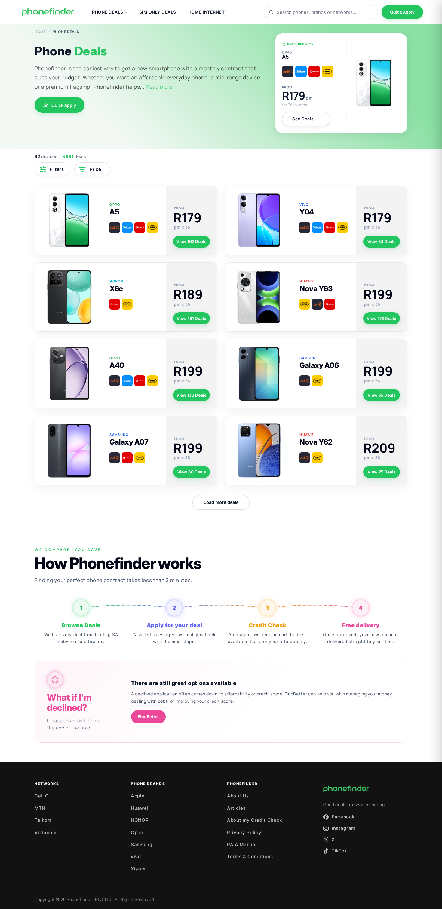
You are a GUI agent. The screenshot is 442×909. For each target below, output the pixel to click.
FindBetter (148, 716)
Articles (236, 808)
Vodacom (46, 832)
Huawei (139, 808)
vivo (136, 856)
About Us (238, 796)
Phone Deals (107, 11)
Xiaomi (139, 869)
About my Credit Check (254, 820)
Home (40, 31)
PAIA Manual (242, 844)
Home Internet (206, 11)
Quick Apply (402, 12)
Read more (159, 87)
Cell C (42, 796)
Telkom (43, 820)
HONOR (140, 820)
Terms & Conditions (250, 856)
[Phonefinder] (48, 12)
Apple (137, 796)
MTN (40, 808)
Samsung (141, 844)
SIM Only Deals (157, 11)
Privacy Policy (244, 832)
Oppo (137, 832)
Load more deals (221, 502)
